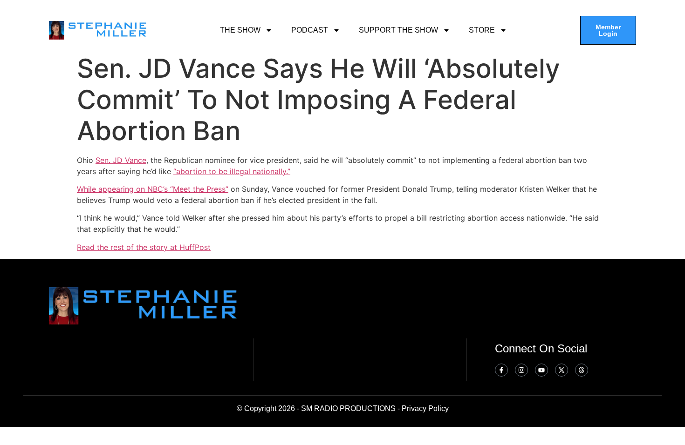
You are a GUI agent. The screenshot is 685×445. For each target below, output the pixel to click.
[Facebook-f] (501, 370)
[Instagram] (521, 370)
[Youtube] (541, 370)
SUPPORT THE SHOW (398, 30)
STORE (482, 30)
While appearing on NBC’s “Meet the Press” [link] (152, 189)
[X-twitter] (561, 370)
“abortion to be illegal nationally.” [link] (231, 171)
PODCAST (309, 30)
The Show (240, 30)
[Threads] (581, 370)
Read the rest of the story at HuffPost (144, 247)
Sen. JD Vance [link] (121, 160)
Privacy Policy (425, 408)
